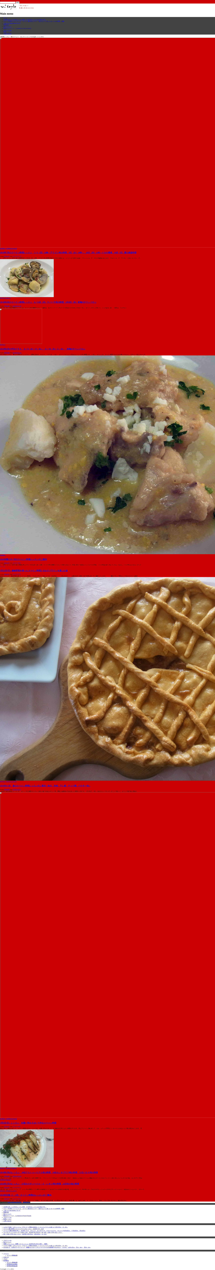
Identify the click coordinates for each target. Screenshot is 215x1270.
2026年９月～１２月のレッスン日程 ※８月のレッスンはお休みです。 (24, 19)
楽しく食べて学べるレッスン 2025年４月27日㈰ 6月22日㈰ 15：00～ (25, 1234)
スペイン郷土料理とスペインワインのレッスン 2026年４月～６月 (23, 1229)
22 (26, 1202)
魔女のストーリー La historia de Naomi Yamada (17, 28)
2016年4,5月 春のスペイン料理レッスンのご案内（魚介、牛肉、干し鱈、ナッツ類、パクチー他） (45, 786)
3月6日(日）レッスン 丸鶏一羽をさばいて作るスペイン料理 (28, 1123)
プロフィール (7, 30)
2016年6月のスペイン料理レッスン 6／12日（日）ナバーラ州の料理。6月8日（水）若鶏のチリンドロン (48, 302)
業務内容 (6, 25)
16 (18, 1202)
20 (23, 1202)
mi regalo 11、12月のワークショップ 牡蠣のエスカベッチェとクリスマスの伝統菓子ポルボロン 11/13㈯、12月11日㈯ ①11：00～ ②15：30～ (47, 1247)
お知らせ (6, 1257)
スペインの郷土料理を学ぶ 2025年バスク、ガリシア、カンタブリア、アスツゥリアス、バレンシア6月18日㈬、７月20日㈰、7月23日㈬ (44, 1230)
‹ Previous (13, 1202)
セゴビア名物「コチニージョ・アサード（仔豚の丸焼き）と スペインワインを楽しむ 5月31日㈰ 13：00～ (35, 1227)
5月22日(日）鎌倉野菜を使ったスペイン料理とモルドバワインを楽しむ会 (34, 570)
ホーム (5, 18)
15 (16, 1202)
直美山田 (6, 256)
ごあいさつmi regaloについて (11, 23)
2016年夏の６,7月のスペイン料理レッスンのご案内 (23, 559)
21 (25, 1202)
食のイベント (7, 26)
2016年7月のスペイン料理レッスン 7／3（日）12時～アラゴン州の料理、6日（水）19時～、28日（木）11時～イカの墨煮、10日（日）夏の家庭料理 (68, 252)
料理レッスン (7, 32)
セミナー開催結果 (12, 1262)
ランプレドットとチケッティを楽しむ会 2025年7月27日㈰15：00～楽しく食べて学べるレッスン (33, 1232)
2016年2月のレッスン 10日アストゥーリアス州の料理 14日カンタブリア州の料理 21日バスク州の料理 (49, 1172)
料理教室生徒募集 (11, 248)
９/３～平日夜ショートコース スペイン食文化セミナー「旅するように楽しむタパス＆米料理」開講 (33, 21)
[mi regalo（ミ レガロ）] (17, 9)
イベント (2, 566)
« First (9, 1202)
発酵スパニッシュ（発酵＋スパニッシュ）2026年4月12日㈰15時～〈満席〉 (25, 1244)
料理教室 (2, 248)
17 (19, 1202)
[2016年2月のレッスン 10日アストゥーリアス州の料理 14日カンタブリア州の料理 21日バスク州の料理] (27, 1167)
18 (21, 1202)
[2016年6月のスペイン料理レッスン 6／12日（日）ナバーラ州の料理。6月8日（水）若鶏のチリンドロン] (27, 296)
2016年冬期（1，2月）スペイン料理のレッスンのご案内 (25, 1195)
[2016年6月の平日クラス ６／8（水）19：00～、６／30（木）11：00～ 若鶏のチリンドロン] (21, 343)
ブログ (5, 1259)
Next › (28, 1202)
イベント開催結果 (12, 1255)
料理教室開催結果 (5, 298)
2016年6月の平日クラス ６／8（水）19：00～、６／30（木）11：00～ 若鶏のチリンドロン (42, 349)
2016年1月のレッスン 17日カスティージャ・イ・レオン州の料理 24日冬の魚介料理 (39, 1184)
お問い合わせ (7, 33)
